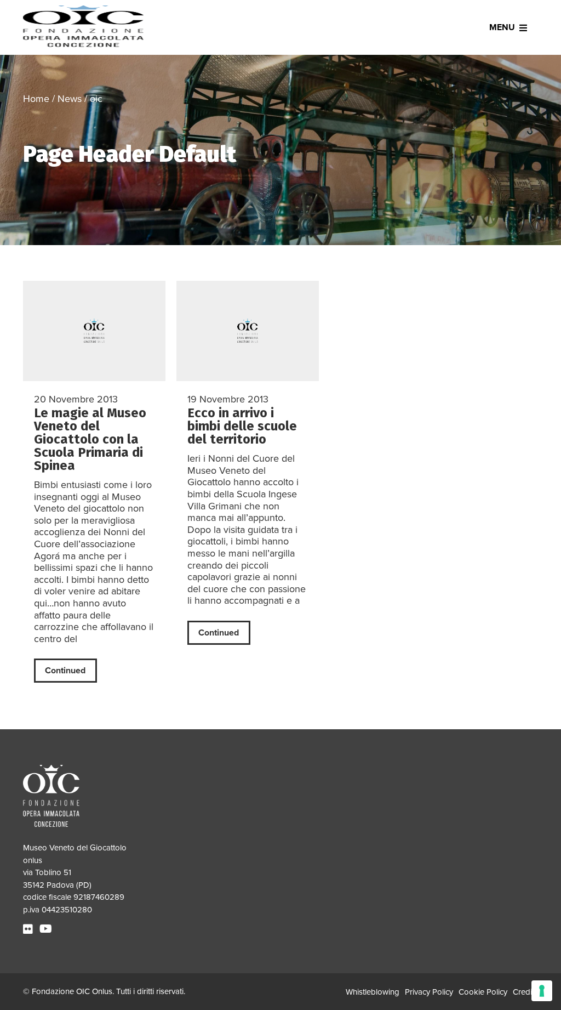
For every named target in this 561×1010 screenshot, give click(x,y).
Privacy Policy (429, 992)
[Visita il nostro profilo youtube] (47, 929)
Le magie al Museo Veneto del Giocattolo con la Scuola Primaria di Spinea (90, 439)
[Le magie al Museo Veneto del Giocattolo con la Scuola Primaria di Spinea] (94, 331)
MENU (502, 27)
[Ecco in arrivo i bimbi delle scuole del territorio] (247, 331)
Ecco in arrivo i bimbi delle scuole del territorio (242, 426)
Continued (65, 670)
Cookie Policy (483, 992)
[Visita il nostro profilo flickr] (29, 929)
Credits (525, 992)
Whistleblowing (372, 992)
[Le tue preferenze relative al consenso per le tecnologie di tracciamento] (541, 990)
